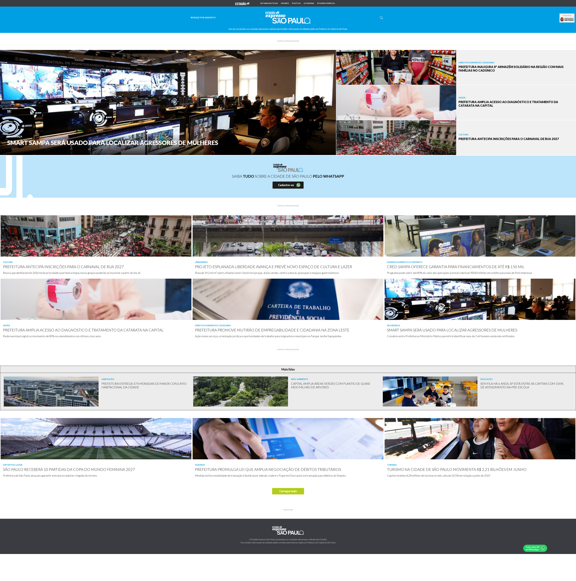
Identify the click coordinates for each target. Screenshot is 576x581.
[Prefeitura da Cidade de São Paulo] (567, 19)
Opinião (285, 3)
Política (296, 3)
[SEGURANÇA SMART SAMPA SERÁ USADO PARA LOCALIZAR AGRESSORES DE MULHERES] (168, 102)
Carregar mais (288, 491)
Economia (309, 3)
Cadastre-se (286, 185)
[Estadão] (242, 3)
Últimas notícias (269, 3)
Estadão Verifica (326, 3)
